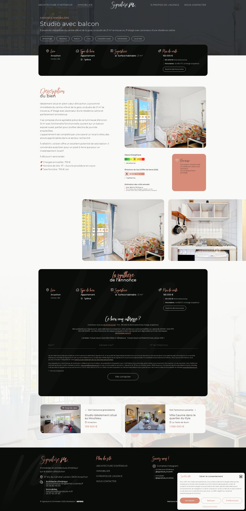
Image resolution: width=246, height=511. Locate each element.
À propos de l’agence (165, 5)
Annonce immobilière (54, 18)
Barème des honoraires (174, 69)
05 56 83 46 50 (53, 486)
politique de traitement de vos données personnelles (93, 360)
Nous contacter (195, 5)
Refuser (211, 500)
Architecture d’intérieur (55, 5)
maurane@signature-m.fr (90, 365)
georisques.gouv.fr (123, 333)
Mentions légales (174, 501)
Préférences (232, 500)
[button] (241, 476)
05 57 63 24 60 (109, 325)
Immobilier (85, 5)
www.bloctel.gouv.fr (190, 367)
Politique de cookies (210, 506)
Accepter (189, 500)
